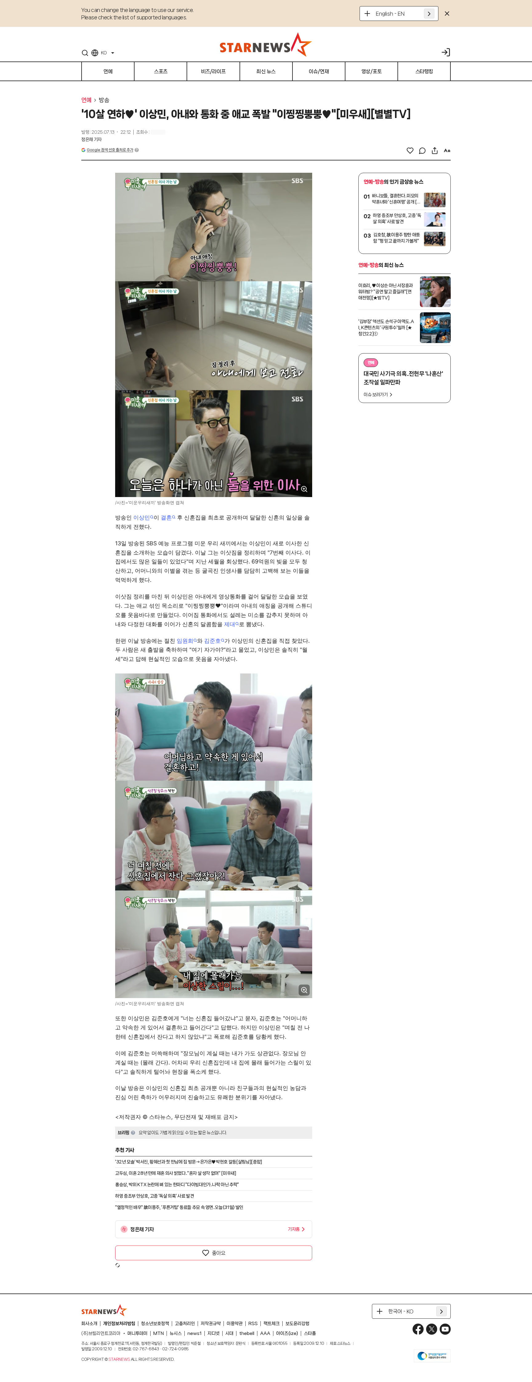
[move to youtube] (445, 1329)
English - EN (390, 13)
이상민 (141, 517)
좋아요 (218, 1253)
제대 (229, 624)
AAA (265, 1333)
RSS (253, 1323)
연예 (86, 100)
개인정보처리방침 (119, 1323)
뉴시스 (176, 1333)
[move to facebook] (418, 1329)
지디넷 (214, 1333)
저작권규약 (211, 1323)
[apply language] (429, 13)
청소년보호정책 (155, 1323)
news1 (194, 1333)
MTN (158, 1333)
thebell (246, 1333)
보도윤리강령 (297, 1323)
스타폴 (310, 1333)
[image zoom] (304, 489)
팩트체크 (272, 1323)
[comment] (422, 150)
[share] (434, 150)
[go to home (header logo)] (266, 44)
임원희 (185, 641)
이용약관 (235, 1323)
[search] (85, 53)
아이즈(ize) (287, 1333)
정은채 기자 (91, 139)
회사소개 (89, 1323)
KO (104, 52)
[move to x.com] (431, 1329)
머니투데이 (137, 1333)
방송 (104, 100)
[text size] (447, 150)
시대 (229, 1333)
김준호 (212, 641)
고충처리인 (185, 1323)
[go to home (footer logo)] (104, 1310)
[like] (410, 150)
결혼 (166, 517)
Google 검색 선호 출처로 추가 (110, 150)
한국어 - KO (400, 1311)
